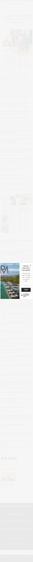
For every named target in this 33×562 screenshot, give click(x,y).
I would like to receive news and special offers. (26, 295)
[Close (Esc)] (30, 265)
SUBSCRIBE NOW (26, 290)
